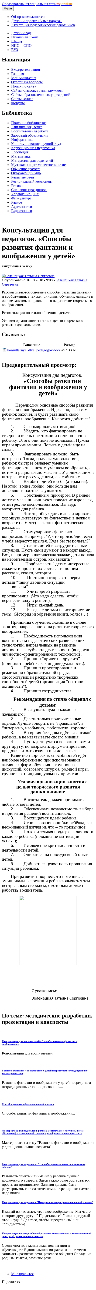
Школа (16, 41)
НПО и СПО (21, 45)
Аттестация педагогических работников (43, 25)
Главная (17, 74)
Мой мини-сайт (23, 78)
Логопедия (19, 152)
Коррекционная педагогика (33, 148)
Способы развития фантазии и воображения (28, 1104)
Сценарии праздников (29, 190)
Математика (21, 156)
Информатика (22, 139)
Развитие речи (22, 177)
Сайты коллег (22, 99)
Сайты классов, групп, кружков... (38, 90)
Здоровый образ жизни (29, 135)
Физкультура (21, 198)
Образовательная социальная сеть (37, 4)
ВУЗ (14, 50)
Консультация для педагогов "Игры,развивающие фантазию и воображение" (47, 1202)
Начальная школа (24, 37)
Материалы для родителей (32, 160)
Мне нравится (22, 1274)
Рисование (19, 186)
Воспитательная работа (29, 131)
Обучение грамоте (25, 169)
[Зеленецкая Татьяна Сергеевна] (28, 276)
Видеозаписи (21, 211)
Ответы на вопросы (27, 82)
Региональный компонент (32, 181)
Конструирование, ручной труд (36, 144)
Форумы (18, 103)
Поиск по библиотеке (28, 123)
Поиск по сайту (23, 86)
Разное (16, 202)
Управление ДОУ (25, 194)
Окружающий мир (26, 173)
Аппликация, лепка (26, 127)
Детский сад (21, 33)
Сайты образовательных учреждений (40, 95)
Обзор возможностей (28, 17)
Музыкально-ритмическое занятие (38, 165)
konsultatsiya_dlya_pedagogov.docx (34, 350)
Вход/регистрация (25, 69)
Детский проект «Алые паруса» (36, 21)
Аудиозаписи (21, 207)
